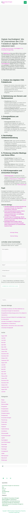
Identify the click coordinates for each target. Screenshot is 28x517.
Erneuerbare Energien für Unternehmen (10, 485)
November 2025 (4, 355)
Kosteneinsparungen (5, 435)
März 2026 (3, 347)
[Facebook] (3, 478)
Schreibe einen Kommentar (7, 48)
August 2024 (4, 389)
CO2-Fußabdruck (5, 63)
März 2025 (3, 373)
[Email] (10, 478)
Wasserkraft (4, 457)
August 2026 (4, 335)
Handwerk (3, 426)
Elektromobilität (4, 404)
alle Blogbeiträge (5, 491)
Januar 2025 (4, 378)
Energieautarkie (4, 408)
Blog (3, 487)
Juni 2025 (3, 367)
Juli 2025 (3, 364)
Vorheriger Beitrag (14, 232)
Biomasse (3, 402)
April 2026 (3, 344)
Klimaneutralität (4, 433)
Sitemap (4, 493)
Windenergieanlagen (21, 184)
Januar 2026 (4, 351)
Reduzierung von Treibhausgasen (17, 178)
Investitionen (4, 431)
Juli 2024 (3, 391)
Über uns (4, 488)
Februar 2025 (4, 376)
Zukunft (24, 200)
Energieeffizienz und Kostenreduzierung (11, 501)
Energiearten (4, 406)
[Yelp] (7, 478)
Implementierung (5, 428)
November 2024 (4, 382)
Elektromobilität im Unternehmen (9, 499)
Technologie (4, 449)
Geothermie (4, 424)
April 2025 (3, 371)
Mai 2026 (3, 342)
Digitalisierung (6, 53)
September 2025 (5, 360)
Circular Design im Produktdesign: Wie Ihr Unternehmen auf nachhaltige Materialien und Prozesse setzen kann (15, 218)
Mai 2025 (3, 369)
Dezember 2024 (4, 380)
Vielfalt (2, 453)
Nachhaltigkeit (17, 48)
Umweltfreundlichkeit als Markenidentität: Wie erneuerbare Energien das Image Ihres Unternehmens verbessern (15, 208)
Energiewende (4, 415)
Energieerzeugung (5, 413)
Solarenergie (4, 446)
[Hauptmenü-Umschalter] (25, 2)
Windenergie (4, 460)
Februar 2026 (4, 349)
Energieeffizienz (4, 411)
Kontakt (3, 490)
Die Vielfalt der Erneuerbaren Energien (10, 498)
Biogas (2, 399)
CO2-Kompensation (9, 175)
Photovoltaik (4, 444)
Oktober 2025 (4, 358)
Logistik (3, 437)
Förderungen (4, 422)
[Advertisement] (14, 20)
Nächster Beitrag (14, 236)
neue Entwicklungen (5, 442)
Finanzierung (4, 419)
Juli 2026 (3, 338)
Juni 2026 (3, 340)
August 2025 (4, 362)
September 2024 (5, 387)
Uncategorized (4, 451)
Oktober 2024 (4, 385)
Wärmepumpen (4, 455)
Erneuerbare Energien (6, 417)
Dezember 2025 (4, 353)
